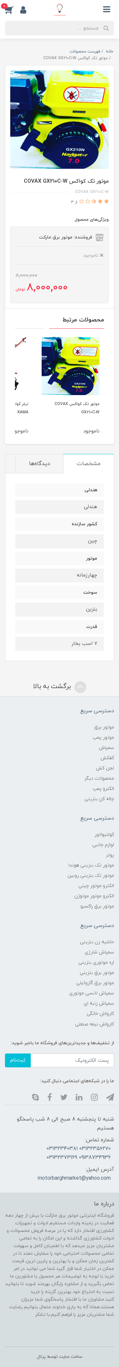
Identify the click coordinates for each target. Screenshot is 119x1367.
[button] (12, 9)
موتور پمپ (103, 737)
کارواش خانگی (100, 1014)
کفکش (107, 758)
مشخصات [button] (88, 464)
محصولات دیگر (99, 778)
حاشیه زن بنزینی (97, 942)
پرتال (41, 1357)
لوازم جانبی (103, 845)
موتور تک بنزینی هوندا (91, 865)
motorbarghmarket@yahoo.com (74, 1178)
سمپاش (106, 748)
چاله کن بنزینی (99, 799)
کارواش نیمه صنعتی (94, 1024)
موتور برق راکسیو (97, 906)
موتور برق (104, 727)
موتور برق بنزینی (97, 973)
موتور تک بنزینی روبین (90, 875)
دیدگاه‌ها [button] (39, 464)
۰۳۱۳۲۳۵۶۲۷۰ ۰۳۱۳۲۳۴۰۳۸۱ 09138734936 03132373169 (78, 1153)
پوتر (110, 855)
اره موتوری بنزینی (96, 962)
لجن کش (105, 768)
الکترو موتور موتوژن (94, 896)
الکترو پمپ (103, 789)
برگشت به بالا (53, 686)
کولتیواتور (104, 834)
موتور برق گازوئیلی (95, 983)
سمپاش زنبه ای (99, 1003)
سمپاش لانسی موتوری (91, 993)
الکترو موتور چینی (96, 886)
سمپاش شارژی (99, 952)
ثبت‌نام (17, 1060)
